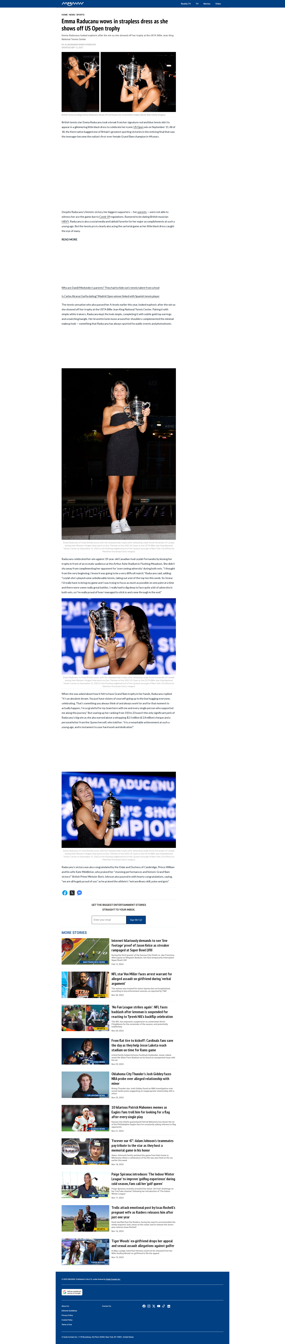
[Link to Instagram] (148, 1306)
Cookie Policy (67, 1320)
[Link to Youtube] (158, 1306)
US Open (138, 127)
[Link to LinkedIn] (169, 1306)
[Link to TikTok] (163, 1306)
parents (142, 212)
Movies (207, 4)
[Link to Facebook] (143, 1306)
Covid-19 (104, 216)
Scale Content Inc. (113, 1279)
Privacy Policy (67, 1315)
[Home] (73, 3)
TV (197, 4)
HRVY (65, 221)
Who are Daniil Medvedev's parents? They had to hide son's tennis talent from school (110, 287)
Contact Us (106, 1306)
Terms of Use (67, 1325)
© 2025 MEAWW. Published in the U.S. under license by (84, 1279)
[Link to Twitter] (153, 1306)
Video (218, 4)
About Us (65, 1306)
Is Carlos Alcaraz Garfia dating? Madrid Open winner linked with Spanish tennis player (111, 296)
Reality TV (186, 4)
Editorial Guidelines (69, 1311)
